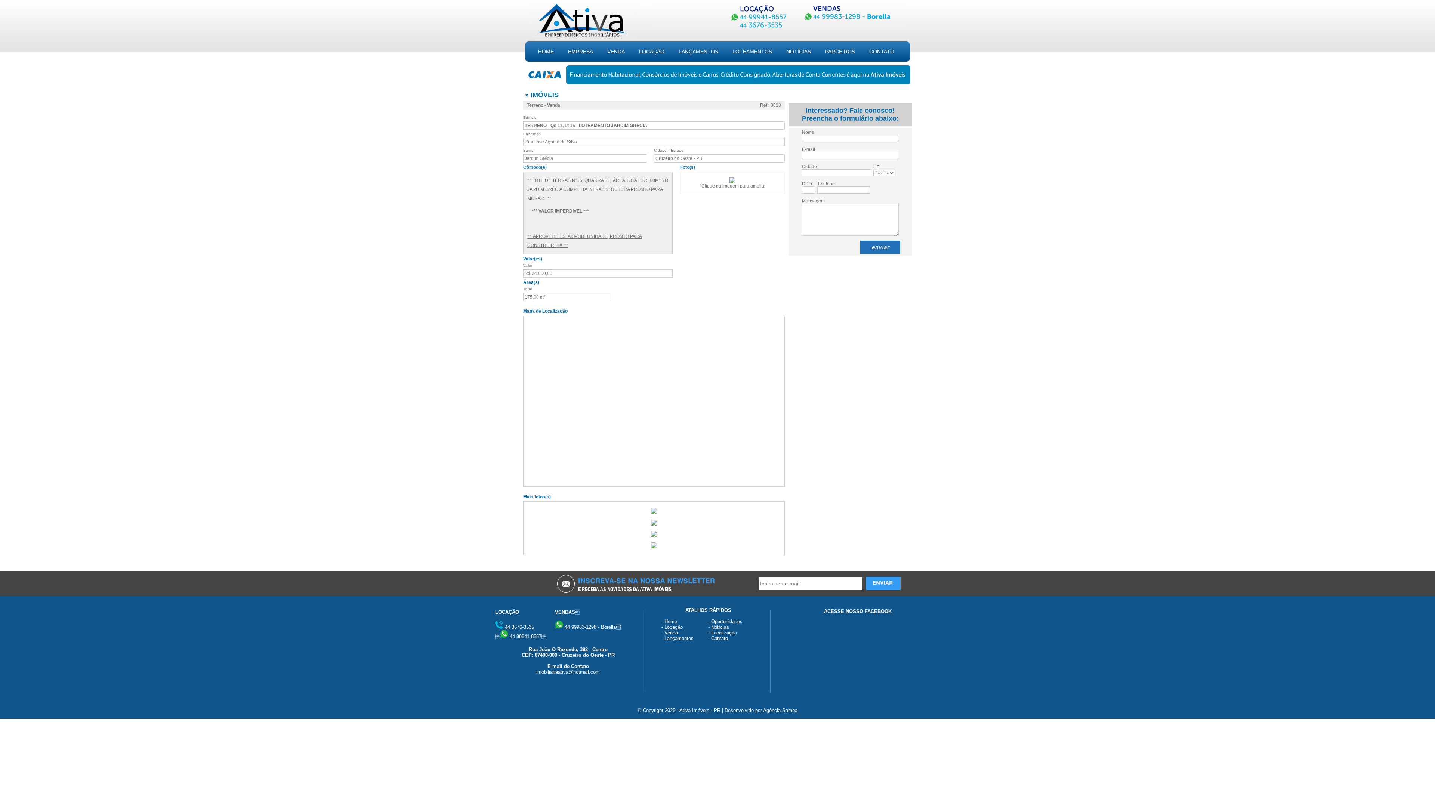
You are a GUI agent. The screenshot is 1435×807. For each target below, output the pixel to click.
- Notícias (718, 627)
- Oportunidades (725, 621)
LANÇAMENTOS (698, 52)
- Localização (722, 633)
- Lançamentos (677, 638)
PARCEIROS (840, 52)
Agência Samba (780, 710)
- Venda (669, 633)
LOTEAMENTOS (752, 52)
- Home (669, 621)
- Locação (672, 627)
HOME (546, 52)
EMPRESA (580, 52)
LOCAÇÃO (651, 52)
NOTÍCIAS (798, 52)
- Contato (718, 638)
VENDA (616, 52)
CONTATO (881, 52)
